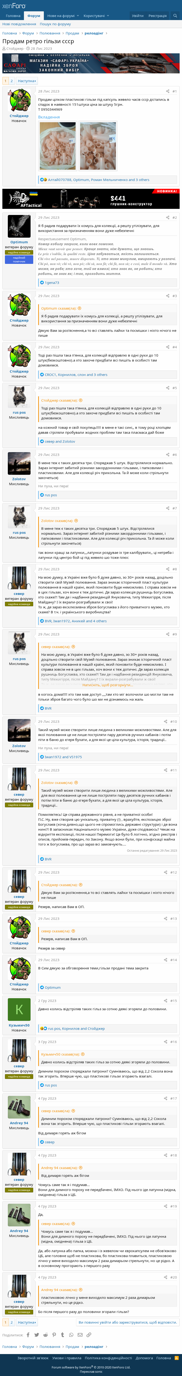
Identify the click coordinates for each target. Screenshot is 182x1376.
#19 (173, 1206)
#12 (173, 872)
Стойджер (14, 48)
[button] (78, 15)
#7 (175, 508)
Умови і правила (66, 1357)
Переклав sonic (91, 1371)
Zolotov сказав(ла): (57, 520)
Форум (33, 15)
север (19, 593)
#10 (173, 721)
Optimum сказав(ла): (59, 308)
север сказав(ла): (55, 646)
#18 (173, 1155)
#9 (175, 634)
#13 (173, 918)
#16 (173, 1041)
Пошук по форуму (55, 23)
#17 (173, 1098)
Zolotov (19, 478)
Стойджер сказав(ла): (59, 400)
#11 (173, 770)
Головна (13, 15)
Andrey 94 (19, 1122)
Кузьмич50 (19, 1025)
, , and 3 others (98, 179)
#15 (173, 1000)
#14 (173, 959)
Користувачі (94, 15)
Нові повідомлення (19, 23)
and (60, 441)
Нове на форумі (61, 15)
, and (76, 1028)
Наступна (26, 80)
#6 (175, 454)
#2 (175, 217)
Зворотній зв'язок (33, 1357)
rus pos (19, 412)
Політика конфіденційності (108, 1357)
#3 (175, 295)
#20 (173, 1277)
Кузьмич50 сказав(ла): (60, 1054)
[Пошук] (175, 15)
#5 (175, 387)
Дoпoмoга (144, 1357)
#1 (175, 91)
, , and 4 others (76, 621)
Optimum (19, 242)
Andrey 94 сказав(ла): (59, 1167)
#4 (175, 347)
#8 (175, 569)
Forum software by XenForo (91, 1367)
